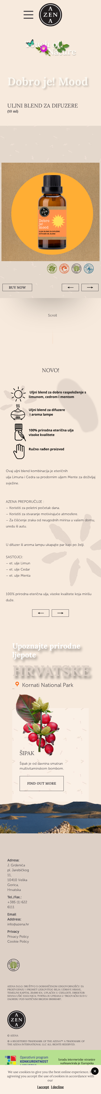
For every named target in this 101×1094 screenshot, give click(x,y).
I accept (43, 1087)
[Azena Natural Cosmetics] (50, 15)
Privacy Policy (18, 937)
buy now (17, 287)
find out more (41, 783)
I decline (57, 1087)
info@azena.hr (18, 924)
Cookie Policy (18, 941)
